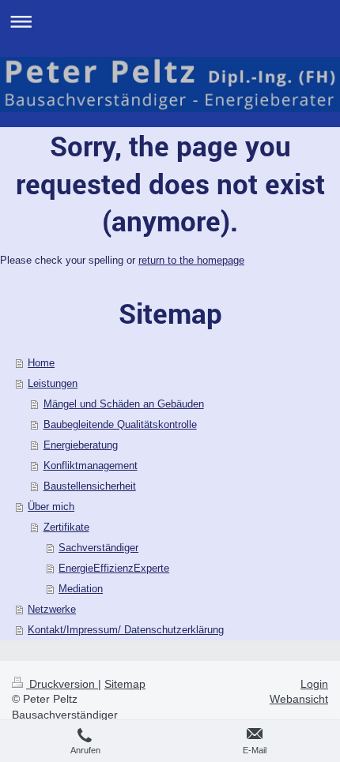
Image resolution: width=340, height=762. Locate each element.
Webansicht (299, 699)
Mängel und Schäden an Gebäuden (123, 404)
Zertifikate (66, 527)
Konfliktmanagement (90, 465)
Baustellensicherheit (89, 486)
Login (314, 684)
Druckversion (62, 684)
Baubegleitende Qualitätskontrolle (120, 424)
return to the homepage (191, 260)
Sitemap (124, 684)
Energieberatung (80, 445)
